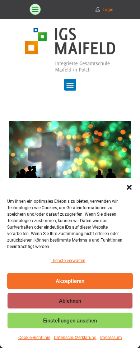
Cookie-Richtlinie (34, 337)
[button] (129, 187)
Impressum (111, 337)
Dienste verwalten (68, 260)
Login (108, 9)
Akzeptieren (70, 281)
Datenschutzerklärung (75, 337)
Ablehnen (70, 301)
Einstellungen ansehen (70, 320)
